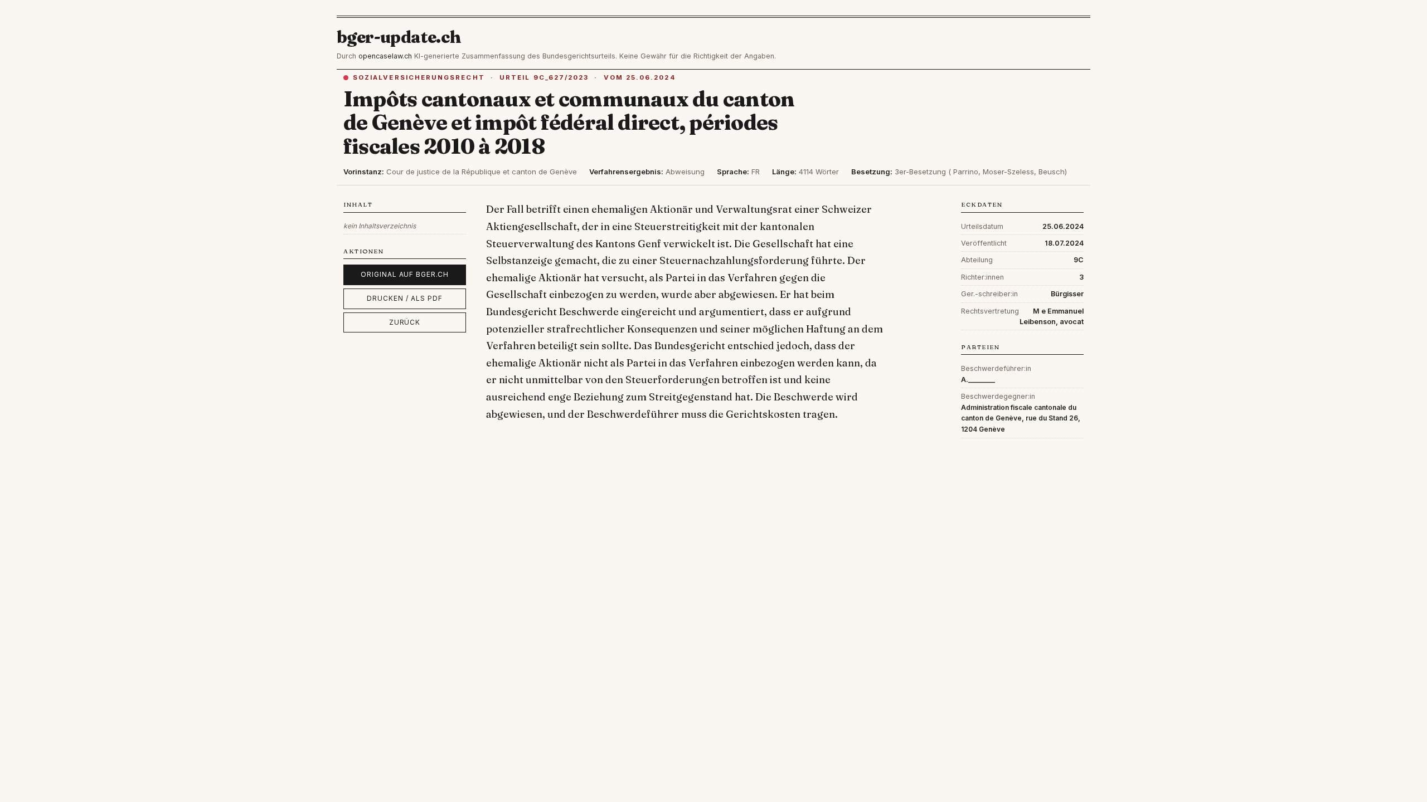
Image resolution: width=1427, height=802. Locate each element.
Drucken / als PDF (404, 298)
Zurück (405, 322)
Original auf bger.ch (405, 274)
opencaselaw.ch (385, 56)
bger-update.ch (399, 37)
